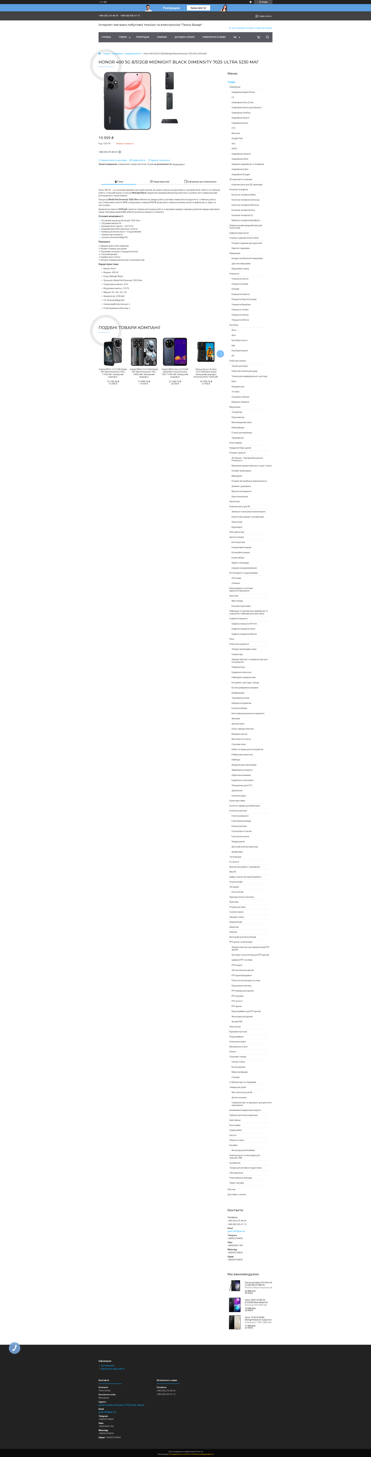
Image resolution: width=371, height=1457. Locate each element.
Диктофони (235, 1120)
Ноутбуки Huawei (240, 350)
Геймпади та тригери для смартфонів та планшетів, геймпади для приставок (248, 612)
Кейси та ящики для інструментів (247, 749)
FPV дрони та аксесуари (240, 942)
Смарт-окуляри (236, 1183)
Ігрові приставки (237, 800)
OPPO (234, 148)
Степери (236, 1077)
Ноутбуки (233, 325)
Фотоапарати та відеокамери (243, 573)
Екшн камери (235, 443)
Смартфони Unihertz (241, 154)
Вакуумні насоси (239, 734)
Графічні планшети (238, 618)
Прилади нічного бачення (241, 897)
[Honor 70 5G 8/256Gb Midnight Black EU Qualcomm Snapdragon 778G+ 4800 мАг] (235, 1322)
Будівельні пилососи (241, 672)
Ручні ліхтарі (237, 892)
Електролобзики (239, 708)
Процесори (237, 522)
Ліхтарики (234, 887)
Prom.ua (199, 1452)
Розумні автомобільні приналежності (249, 481)
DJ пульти (234, 862)
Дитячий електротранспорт (245, 847)
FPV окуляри (237, 996)
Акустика (233, 596)
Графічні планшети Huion (243, 629)
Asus (234, 330)
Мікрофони (237, 476)
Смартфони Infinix (240, 159)
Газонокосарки (239, 796)
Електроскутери (239, 826)
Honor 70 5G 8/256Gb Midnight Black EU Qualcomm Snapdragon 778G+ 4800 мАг (258, 1320)
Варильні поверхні (240, 402)
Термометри (238, 438)
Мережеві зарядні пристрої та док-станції (252, 466)
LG (233, 97)
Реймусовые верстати (242, 754)
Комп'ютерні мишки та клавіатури (248, 517)
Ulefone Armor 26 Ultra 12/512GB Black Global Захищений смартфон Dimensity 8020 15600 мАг (206, 373)
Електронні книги (237, 1041)
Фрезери (236, 718)
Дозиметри (234, 1163)
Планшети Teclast (240, 309)
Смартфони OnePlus (241, 113)
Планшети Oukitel (240, 284)
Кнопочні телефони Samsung (245, 200)
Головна (106, 37)
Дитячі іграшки (236, 537)
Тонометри (237, 412)
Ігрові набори (238, 558)
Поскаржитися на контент (179, 1454)
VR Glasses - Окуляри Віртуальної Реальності (247, 459)
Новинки (162, 37)
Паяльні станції (236, 1140)
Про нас (232, 1189)
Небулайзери (238, 427)
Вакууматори (238, 386)
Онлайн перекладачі (241, 471)
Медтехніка (234, 407)
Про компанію (107, 1365)
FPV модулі (237, 965)
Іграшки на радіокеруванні (244, 568)
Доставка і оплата (185, 37)
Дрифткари (237, 852)
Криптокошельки (240, 496)
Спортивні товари (237, 1057)
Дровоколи (237, 790)
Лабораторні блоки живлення (243, 1115)
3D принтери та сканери (240, 179)
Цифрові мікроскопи (239, 233)
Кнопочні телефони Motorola (245, 205)
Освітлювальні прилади (240, 1178)
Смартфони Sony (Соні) (242, 102)
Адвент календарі (240, 563)
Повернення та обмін (214, 37)
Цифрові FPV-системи (242, 960)
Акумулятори (235, 922)
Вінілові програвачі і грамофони (244, 867)
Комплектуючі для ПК (239, 506)
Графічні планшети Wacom (244, 634)
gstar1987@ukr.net (236, 1231)
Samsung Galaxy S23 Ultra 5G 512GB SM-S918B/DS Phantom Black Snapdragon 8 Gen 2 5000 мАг (258, 1286)
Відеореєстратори (238, 1031)
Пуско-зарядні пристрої (243, 729)
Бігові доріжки (238, 1067)
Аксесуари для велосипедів (242, 937)
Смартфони (117, 53)
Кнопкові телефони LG (242, 215)
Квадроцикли (238, 841)
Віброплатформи (240, 1072)
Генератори (237, 654)
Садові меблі (235, 1130)
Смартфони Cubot (240, 169)
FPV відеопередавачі (242, 975)
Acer (234, 335)
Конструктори (238, 542)
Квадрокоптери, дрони (240, 448)
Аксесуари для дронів (242, 1016)
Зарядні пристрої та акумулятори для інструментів (250, 660)
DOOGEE (235, 289)
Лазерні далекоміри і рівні (244, 649)
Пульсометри (238, 417)
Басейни (233, 1145)
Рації (231, 639)
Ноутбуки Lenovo (240, 340)
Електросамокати (240, 816)
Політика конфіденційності (202, 1454)
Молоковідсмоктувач (242, 422)
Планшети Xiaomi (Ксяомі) (244, 299)
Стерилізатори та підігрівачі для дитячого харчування (252, 1103)
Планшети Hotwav (240, 315)
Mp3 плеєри (237, 601)
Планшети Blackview (241, 304)
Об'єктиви (236, 578)
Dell (233, 345)
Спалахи (236, 583)
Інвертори (234, 927)
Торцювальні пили (240, 698)
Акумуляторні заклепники (244, 765)
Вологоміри (234, 1125)
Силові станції (238, 1062)
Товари (123, 37)
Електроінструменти (239, 644)
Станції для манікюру (242, 432)
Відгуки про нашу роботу (113, 1369)
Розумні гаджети (237, 453)
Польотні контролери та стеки (246, 980)
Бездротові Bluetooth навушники (247, 258)
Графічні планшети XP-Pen (244, 624)
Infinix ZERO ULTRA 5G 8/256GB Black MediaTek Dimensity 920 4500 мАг (256, 1302)
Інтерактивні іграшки (241, 547)
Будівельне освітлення (242, 780)
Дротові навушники (241, 263)
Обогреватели (236, 1173)
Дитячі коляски (239, 1097)
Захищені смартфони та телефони (248, 164)
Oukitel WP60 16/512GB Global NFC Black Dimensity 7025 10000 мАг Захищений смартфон (144, 373)
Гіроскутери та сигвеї (242, 831)
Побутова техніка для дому (244, 371)
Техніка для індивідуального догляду (249, 376)
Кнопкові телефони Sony (243, 210)
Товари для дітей (237, 1087)
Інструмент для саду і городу (245, 682)
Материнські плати (238, 1047)
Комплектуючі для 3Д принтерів (247, 184)
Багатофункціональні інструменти (248, 713)
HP (233, 356)
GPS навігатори (236, 532)
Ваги (234, 381)
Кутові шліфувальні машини (245, 687)
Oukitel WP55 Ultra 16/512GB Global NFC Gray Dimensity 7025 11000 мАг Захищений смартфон (175, 373)
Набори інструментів (241, 703)
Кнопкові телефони (238, 189)
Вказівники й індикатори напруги (245, 1110)
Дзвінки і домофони (241, 486)
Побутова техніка (237, 361)
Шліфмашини (238, 693)
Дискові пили (238, 724)
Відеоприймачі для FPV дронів (246, 1011)
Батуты (232, 1135)
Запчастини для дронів (243, 970)
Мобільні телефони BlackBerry (246, 220)
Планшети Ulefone (240, 320)
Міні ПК (232, 872)
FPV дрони (237, 1006)
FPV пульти (237, 1001)
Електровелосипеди (241, 821)
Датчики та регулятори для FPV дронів (250, 955)
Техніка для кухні (240, 366)
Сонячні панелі (236, 912)
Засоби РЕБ (237, 1021)
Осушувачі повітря (240, 397)
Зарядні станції (236, 917)
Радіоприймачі (236, 1037)
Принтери (234, 902)
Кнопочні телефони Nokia (244, 195)
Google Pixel (237, 138)
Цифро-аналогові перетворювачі (245, 877)
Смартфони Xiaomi (240, 118)
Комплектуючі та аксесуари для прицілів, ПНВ (244, 1156)
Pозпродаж (142, 37)
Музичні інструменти (241, 491)
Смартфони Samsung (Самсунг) (247, 107)
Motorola (236, 133)
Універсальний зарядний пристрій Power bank (245, 226)
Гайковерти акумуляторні (244, 677)
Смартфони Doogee (241, 174)
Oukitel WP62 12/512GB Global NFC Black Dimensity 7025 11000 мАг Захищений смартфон (113, 373)
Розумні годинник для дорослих (247, 243)
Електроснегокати (240, 836)
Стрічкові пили (238, 744)
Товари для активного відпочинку (245, 1168)
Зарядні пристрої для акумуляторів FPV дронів (250, 948)
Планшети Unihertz (241, 294)
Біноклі (232, 1051)
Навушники (234, 253)
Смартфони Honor (133, 53)
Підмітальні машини (241, 775)
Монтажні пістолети (241, 739)
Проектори (234, 501)
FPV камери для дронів (243, 991)
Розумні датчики (237, 907)
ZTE (233, 128)
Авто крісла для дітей (242, 1092)
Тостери (235, 391)
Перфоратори (238, 667)
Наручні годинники (241, 248)
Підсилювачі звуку (240, 268)
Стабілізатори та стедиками (242, 1082)
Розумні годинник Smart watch (244, 238)
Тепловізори (235, 857)
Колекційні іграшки (241, 552)
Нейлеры (236, 759)
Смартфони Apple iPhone (243, 92)
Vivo (233, 143)
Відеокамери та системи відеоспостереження (241, 589)
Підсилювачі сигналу (241, 986)
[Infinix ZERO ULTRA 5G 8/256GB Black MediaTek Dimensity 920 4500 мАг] (235, 1305)
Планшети (234, 274)
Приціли (233, 932)
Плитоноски (235, 1027)
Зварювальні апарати (242, 770)
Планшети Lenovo (240, 279)
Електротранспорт (238, 810)
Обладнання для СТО (242, 785)
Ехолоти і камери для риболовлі (244, 806)
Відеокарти (237, 527)
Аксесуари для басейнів (243, 1150)
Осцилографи (236, 882)
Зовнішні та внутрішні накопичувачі (248, 511)
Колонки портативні (241, 606)
